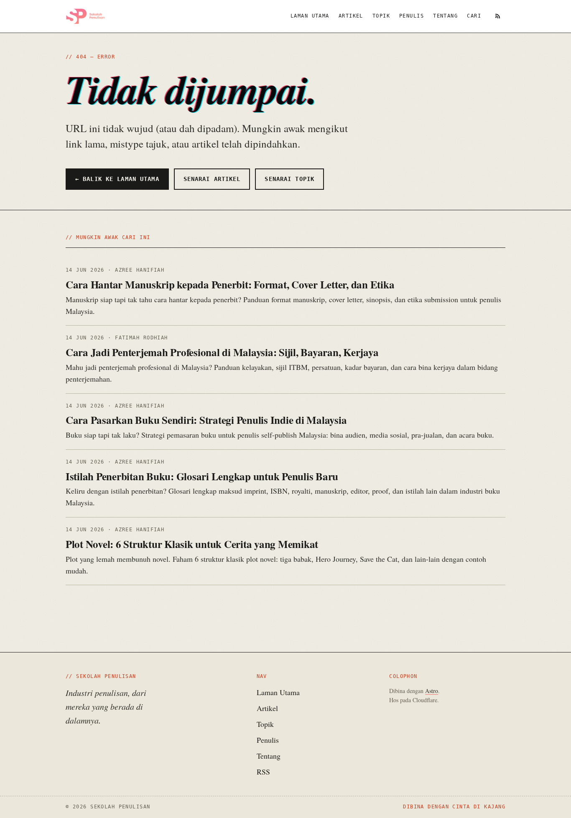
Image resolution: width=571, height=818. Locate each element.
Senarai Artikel (212, 179)
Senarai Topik (289, 179)
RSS (263, 772)
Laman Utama (310, 16)
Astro (431, 691)
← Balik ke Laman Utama (117, 179)
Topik (381, 16)
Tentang (445, 16)
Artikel (351, 16)
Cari (474, 16)
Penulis (411, 16)
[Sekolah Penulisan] (85, 16)
